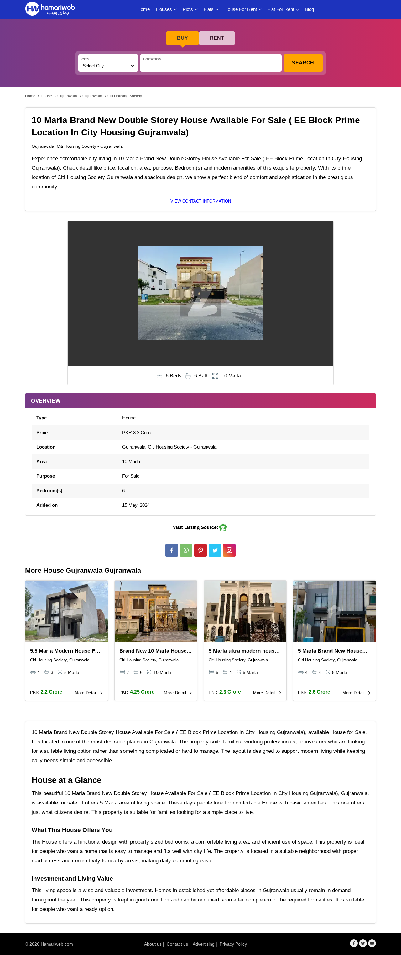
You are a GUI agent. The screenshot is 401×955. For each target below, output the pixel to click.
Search (303, 62)
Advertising (204, 944)
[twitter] (215, 550)
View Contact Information (200, 201)
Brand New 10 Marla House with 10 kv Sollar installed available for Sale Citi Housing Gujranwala (152, 651)
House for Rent (240, 9)
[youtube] (372, 943)
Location (152, 59)
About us (153, 944)
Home (143, 9)
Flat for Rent (281, 9)
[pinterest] (200, 550)
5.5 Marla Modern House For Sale (65, 651)
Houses (164, 9)
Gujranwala (67, 96)
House (46, 96)
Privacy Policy (233, 944)
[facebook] (171, 550)
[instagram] (229, 550)
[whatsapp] (186, 550)
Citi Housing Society (124, 96)
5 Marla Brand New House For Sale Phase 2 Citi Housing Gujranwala (330, 651)
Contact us (177, 944)
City (85, 59)
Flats (209, 9)
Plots (188, 9)
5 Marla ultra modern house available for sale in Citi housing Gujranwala (243, 651)
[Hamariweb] (50, 9)
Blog (309, 9)
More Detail (86, 693)
